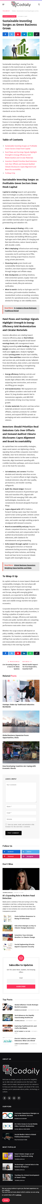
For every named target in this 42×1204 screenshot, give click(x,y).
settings (18, 1195)
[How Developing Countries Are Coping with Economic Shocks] (21, 752)
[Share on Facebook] (5, 34)
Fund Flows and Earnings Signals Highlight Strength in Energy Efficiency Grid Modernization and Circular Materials (21, 155)
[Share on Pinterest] (18, 34)
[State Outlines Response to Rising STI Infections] (8, 918)
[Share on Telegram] (24, 34)
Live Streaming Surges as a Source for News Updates (11, 667)
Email (21, 978)
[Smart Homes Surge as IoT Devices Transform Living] (8, 1156)
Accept (6, 1200)
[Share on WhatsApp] (30, 34)
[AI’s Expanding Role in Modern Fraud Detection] (21, 879)
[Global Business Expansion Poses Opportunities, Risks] (21, 722)
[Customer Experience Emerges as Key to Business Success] (8, 1115)
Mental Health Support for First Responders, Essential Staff (30, 667)
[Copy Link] (36, 34)
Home (14, 11)
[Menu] (3, 4)
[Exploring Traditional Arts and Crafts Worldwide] (8, 1028)
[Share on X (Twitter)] (11, 34)
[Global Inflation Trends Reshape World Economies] (8, 1007)
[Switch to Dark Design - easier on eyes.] (39, 4)
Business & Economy (9, 16)
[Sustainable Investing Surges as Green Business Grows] (21, 49)
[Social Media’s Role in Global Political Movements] (8, 1136)
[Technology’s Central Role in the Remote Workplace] (8, 1166)
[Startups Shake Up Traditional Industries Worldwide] (21, 691)
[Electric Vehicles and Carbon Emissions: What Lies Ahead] (8, 1040)
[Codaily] (21, 4)
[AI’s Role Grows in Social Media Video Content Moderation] (8, 1126)
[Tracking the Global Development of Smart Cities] (8, 1177)
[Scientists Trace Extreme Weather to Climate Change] (8, 937)
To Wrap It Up (10, 173)
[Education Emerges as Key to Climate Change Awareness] (8, 928)
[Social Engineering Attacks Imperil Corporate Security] (8, 946)
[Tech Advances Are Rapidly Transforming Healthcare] (8, 1017)
